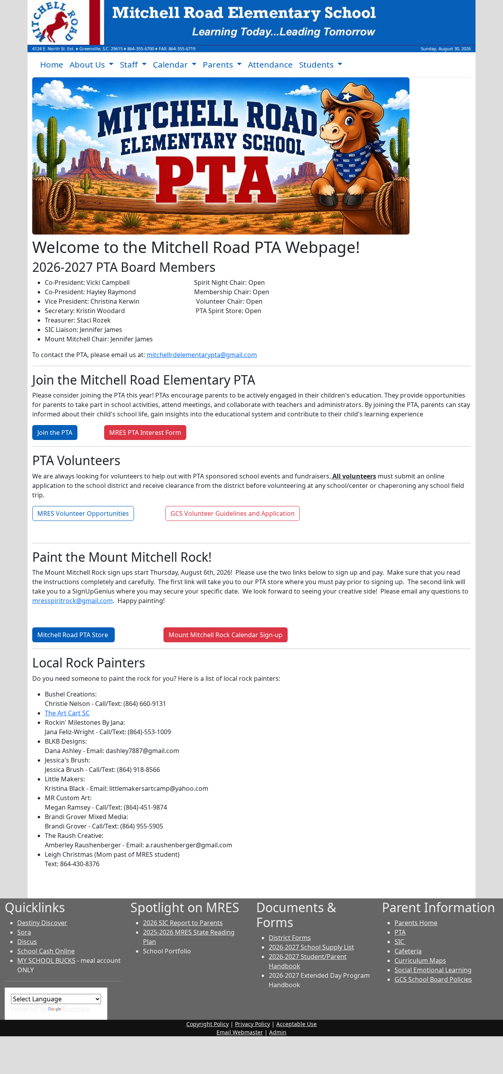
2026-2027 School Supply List (311, 947)
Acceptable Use (296, 1024)
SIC (400, 941)
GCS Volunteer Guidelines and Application (233, 513)
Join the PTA (54, 432)
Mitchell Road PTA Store (73, 634)
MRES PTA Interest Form (145, 432)
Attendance (270, 64)
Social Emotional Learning (433, 970)
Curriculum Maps (420, 960)
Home (51, 64)
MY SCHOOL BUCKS (46, 960)
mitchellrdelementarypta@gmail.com (202, 354)
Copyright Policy (207, 1024)
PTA (400, 932)
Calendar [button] (171, 64)
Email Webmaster (240, 1032)
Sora (24, 932)
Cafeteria (408, 951)
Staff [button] (130, 64)
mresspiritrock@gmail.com (72, 600)
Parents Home (416, 922)
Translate (76, 1008)
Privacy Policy (252, 1024)
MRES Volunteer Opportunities (83, 513)
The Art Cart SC (67, 713)
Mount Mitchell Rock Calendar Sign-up (226, 634)
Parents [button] (219, 64)
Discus (27, 941)
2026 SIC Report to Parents (183, 922)
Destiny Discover (42, 922)
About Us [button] (88, 64)
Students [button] (317, 64)
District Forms (290, 937)
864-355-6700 (140, 48)
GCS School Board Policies (433, 979)
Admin (277, 1032)
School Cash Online (46, 951)
